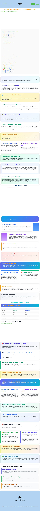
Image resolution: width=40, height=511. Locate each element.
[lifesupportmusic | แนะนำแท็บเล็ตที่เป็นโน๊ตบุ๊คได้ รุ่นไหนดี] (20, 4)
